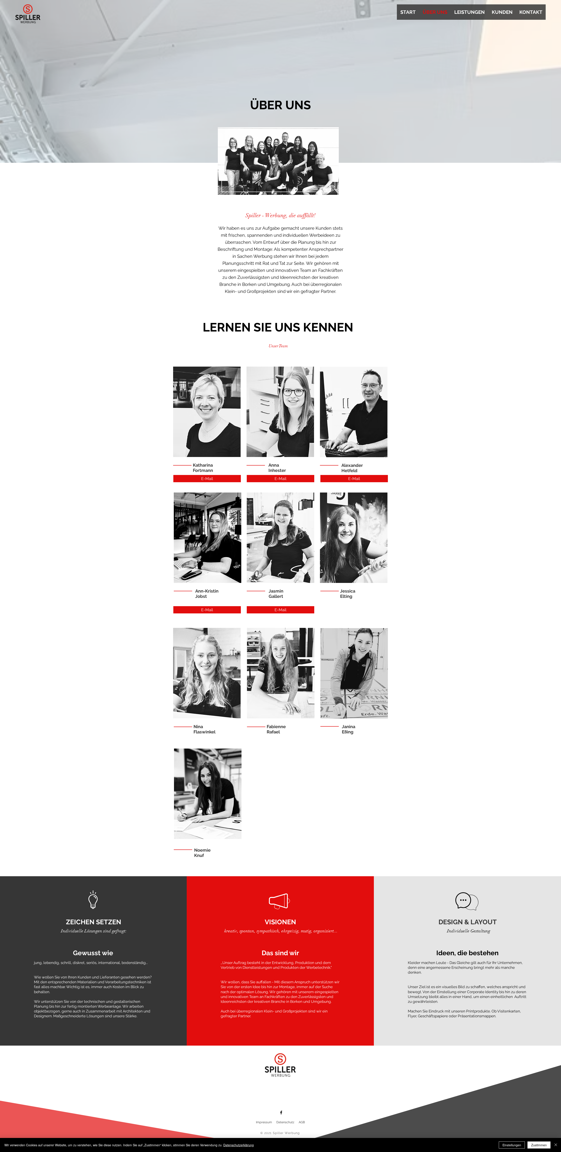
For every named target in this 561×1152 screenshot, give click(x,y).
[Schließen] (555, 1144)
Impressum (264, 1122)
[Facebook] (281, 1112)
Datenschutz (285, 1122)
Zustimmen (539, 1145)
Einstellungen (511, 1145)
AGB (302, 1122)
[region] (207, 413)
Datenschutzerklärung (238, 1145)
